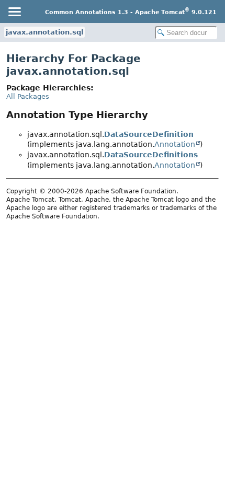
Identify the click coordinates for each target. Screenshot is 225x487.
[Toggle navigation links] (14, 11)
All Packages (27, 96)
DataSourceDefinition (149, 134)
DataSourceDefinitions (151, 154)
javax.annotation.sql (44, 32)
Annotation (174, 144)
